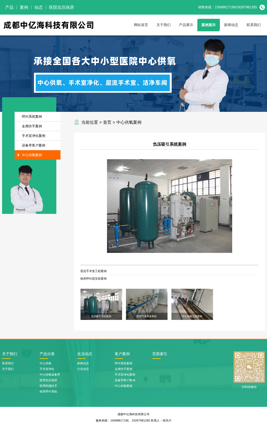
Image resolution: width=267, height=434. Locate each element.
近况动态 (84, 354)
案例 (24, 7)
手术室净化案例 (33, 136)
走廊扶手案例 (32, 126)
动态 (38, 7)
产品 (9, 7)
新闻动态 (231, 25)
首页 (107, 122)
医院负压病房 (61, 7)
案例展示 (209, 25)
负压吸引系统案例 (169, 144)
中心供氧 (45, 363)
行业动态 (83, 369)
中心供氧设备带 (50, 374)
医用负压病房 (48, 380)
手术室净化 (47, 369)
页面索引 (159, 354)
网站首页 (141, 25)
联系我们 (254, 25)
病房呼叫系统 (48, 391)
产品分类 (47, 354)
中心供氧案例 (128, 122)
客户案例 (122, 354)
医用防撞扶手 (48, 385)
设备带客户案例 (33, 145)
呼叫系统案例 (32, 116)
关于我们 (163, 25)
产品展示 (186, 25)
